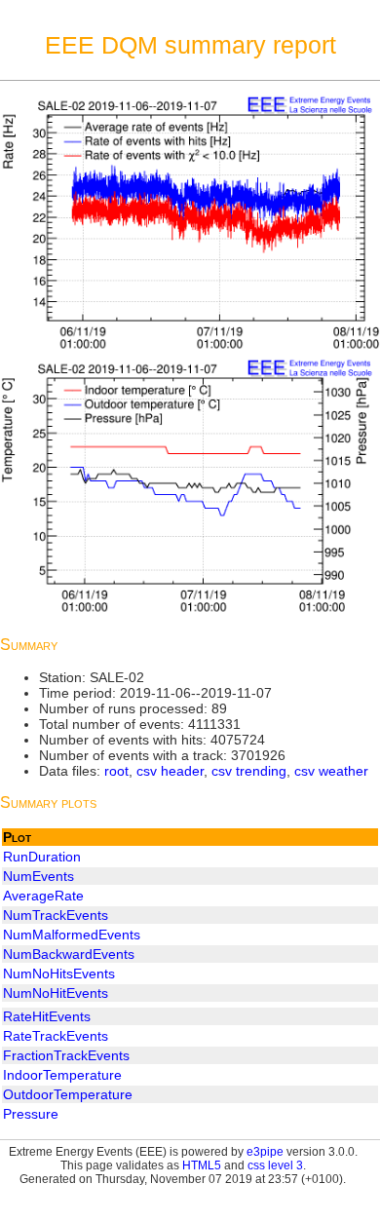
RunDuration (42, 856)
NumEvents (38, 876)
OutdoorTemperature (68, 1094)
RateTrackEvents (55, 1036)
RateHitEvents (47, 1016)
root (116, 771)
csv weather (331, 771)
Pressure (30, 1114)
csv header (170, 771)
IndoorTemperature (62, 1075)
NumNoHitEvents (55, 993)
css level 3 (275, 1165)
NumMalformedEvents (71, 934)
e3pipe (265, 1152)
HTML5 (201, 1165)
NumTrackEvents (55, 915)
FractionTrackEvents (66, 1055)
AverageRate (43, 895)
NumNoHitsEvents (59, 973)
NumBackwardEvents (68, 954)
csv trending (248, 771)
